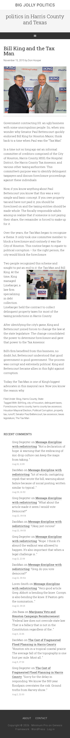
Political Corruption (42, 410)
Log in (51, 729)
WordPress (38, 729)
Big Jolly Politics (35, 5)
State (40, 399)
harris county (25, 406)
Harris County (29, 399)
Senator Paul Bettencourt (29, 414)
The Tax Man (22, 418)
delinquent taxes (53, 402)
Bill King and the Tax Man (29, 51)
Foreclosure (10, 406)
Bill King (22, 402)
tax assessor (50, 414)
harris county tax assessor (47, 406)
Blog (18, 399)
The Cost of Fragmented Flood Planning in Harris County (37, 672)
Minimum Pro (39, 725)
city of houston (35, 402)
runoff (11, 414)
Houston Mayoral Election (17, 410)
